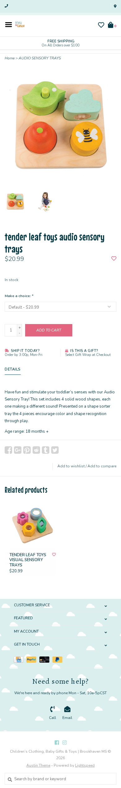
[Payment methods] (20, 659)
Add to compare (101, 466)
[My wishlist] (101, 26)
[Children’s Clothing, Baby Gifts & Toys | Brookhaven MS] (20, 24)
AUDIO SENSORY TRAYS (40, 58)
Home (10, 58)
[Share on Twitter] (55, 450)
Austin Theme (38, 765)
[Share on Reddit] (36, 450)
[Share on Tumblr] (45, 450)
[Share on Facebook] (8, 450)
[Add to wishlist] (113, 259)
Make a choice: (19, 295)
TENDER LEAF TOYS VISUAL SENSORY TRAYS (27, 560)
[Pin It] (27, 450)
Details (13, 369)
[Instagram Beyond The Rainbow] (64, 742)
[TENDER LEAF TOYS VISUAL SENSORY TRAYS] (32, 525)
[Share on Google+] (17, 450)
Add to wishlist (71, 466)
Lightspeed (85, 765)
